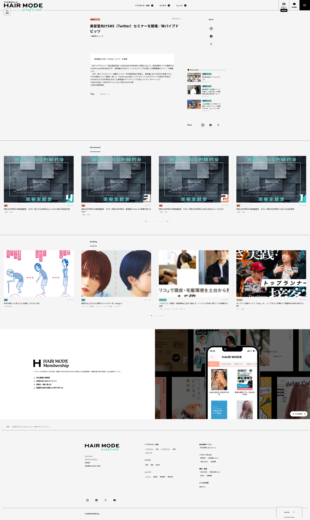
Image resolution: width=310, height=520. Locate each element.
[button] (145, 221)
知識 (238, 300)
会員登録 (284, 10)
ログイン (202, 487)
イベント (84, 300)
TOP (7, 426)
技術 (161, 206)
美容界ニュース (97, 36)
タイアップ (8, 300)
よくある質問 (204, 483)
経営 (6, 206)
